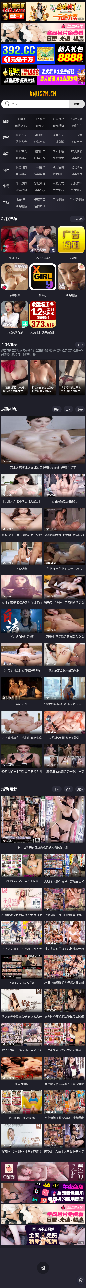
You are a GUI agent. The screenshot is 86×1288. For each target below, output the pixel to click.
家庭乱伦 (39, 183)
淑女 (68, 789)
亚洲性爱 (21, 151)
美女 (57, 409)
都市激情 (21, 183)
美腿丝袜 (21, 174)
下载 (80, 345)
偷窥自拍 (21, 167)
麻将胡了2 (21, 126)
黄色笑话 (58, 190)
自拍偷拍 (39, 135)
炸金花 (40, 126)
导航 (6, 202)
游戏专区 (76, 119)
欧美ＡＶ (58, 135)
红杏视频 (21, 206)
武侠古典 (76, 183)
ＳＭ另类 (76, 142)
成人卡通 (58, 151)
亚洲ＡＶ (21, 135)
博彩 (6, 122)
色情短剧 (39, 206)
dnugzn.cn (43, 94)
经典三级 (39, 158)
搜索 (77, 104)
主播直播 (58, 142)
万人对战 (58, 119)
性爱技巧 (76, 190)
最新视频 (9, 409)
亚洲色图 (39, 167)
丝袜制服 (39, 142)
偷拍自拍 (39, 151)
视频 (6, 138)
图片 (6, 170)
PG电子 (21, 119)
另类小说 (39, 190)
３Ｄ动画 (76, 135)
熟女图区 (58, 174)
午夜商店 (39, 199)
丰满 (57, 789)
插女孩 (21, 199)
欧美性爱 (76, 151)
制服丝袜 (21, 158)
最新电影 (9, 789)
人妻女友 (58, 183)
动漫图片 (76, 167)
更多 (80, 409)
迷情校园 (21, 190)
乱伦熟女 (58, 158)
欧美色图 (58, 167)
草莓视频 (58, 199)
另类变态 (76, 158)
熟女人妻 (21, 142)
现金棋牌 (58, 126)
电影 (6, 154)
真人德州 (39, 119)
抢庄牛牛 (76, 126)
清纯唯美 (39, 174)
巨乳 (68, 409)
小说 (6, 186)
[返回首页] (81, 1280)
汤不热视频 (77, 199)
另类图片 (76, 174)
